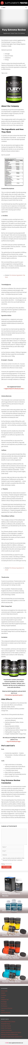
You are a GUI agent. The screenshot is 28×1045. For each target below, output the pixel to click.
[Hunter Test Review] (14, 959)
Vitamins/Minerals (5, 1012)
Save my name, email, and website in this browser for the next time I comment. (13, 859)
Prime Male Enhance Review (8, 1021)
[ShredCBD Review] (14, 912)
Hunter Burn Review (6, 1026)
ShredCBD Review (5, 1023)
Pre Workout (21, 33)
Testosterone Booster (6, 1008)
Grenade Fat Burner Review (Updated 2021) (11, 1036)
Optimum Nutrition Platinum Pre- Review (11, 1032)
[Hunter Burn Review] (14, 936)
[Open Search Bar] (26, 7)
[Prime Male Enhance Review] (14, 897)
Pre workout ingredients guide (13, 695)
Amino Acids (4, 991)
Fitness (3, 997)
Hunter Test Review (6, 1028)
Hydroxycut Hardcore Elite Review (9, 1034)
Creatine (3, 993)
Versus (3, 1010)
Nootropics (4, 1004)
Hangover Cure (4, 999)
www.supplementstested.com (16, 1042)
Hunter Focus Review (6, 1030)
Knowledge (4, 1001)
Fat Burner (3, 995)
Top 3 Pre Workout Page (13, 741)
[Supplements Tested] (14, 2)
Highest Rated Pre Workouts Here (14, 388)
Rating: (3, 864)
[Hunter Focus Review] (14, 983)
